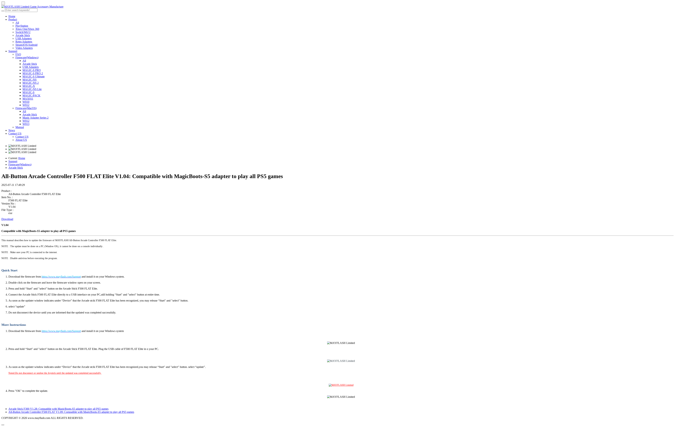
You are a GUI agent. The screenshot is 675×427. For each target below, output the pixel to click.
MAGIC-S (28, 92)
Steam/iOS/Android (26, 44)
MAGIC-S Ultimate (33, 76)
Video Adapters (24, 47)
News (11, 130)
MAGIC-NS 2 (30, 82)
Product (12, 19)
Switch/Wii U (23, 32)
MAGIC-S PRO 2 (32, 73)
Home (11, 16)
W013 (25, 124)
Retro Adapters (23, 41)
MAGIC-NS (29, 79)
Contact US (14, 133)
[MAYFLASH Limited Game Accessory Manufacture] (337, 6)
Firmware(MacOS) (26, 108)
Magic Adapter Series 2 (35, 117)
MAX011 (27, 98)
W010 (25, 101)
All (17, 22)
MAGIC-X (28, 85)
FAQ (18, 54)
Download (7, 219)
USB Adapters (23, 38)
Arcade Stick (22, 35)
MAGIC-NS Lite (32, 89)
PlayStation (21, 25)
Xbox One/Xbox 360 (27, 28)
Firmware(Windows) (26, 57)
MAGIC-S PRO (31, 70)
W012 (25, 104)
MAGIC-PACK (31, 95)
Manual (19, 127)
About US (21, 139)
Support (12, 51)
